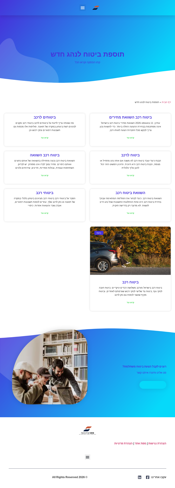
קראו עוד (130, 138)
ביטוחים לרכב (45, 117)
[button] (82, 7)
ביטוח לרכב (130, 155)
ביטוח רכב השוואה (44, 155)
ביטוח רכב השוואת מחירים (130, 117)
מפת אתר (140, 443)
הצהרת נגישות (157, 443)
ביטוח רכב (130, 282)
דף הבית (166, 102)
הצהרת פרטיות (123, 443)
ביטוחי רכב (44, 193)
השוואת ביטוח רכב (130, 193)
